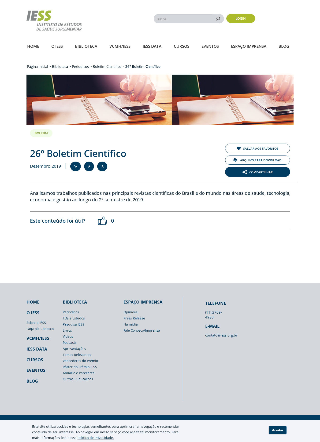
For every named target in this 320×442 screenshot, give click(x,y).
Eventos (210, 46)
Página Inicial (38, 66)
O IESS (57, 46)
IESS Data (152, 46)
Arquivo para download (260, 160)
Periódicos (71, 312)
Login (241, 18)
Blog (284, 46)
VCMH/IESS (119, 46)
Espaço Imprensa (248, 46)
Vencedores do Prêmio (80, 361)
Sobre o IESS (36, 322)
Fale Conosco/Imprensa (141, 330)
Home (33, 46)
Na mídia (130, 324)
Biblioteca (86, 46)
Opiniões (130, 312)
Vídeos (68, 336)
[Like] (103, 220)
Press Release (134, 318)
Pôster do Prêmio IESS (80, 367)
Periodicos (80, 66)
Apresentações (74, 348)
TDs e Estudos (74, 318)
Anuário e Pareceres (78, 373)
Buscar (218, 18)
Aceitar (277, 430)
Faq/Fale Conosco (40, 328)
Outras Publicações (78, 379)
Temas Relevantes (77, 354)
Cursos (181, 46)
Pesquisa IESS (73, 324)
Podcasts (70, 342)
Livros (67, 330)
